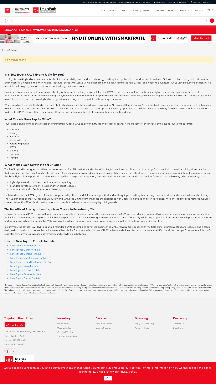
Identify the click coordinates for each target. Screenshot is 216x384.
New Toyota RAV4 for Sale (24, 266)
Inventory (64, 318)
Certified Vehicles (65, 332)
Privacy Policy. (128, 371)
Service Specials (103, 327)
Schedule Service (104, 323)
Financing (141, 318)
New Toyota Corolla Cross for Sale (29, 257)
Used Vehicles (64, 327)
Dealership (180, 318)
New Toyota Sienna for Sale (25, 270)
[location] (154, 2)
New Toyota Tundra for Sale (25, 278)
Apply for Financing (144, 323)
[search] (213, 10)
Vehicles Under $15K (67, 336)
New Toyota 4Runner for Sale (26, 245)
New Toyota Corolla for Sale (25, 253)
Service (101, 318)
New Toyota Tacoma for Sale (25, 274)
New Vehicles (64, 323)
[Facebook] (7, 351)
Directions (178, 327)
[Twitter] (13, 351)
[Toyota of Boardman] (17, 10)
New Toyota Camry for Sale (25, 249)
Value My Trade (141, 327)
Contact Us (16, 324)
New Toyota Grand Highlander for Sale (31, 261)
